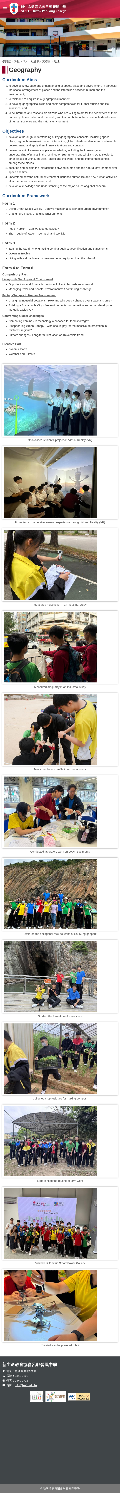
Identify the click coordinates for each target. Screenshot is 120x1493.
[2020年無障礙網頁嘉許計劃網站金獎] (36, 1396)
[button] (60, 400)
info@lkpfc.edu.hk (26, 1385)
